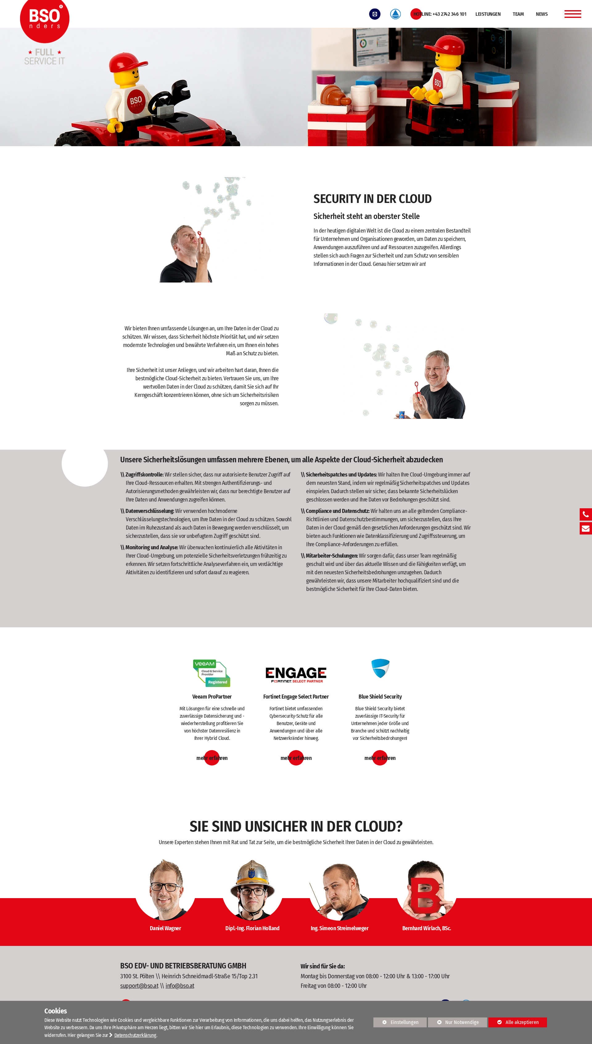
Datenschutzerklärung (135, 1035)
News (542, 14)
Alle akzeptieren (513, 1022)
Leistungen (487, 14)
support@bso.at (139, 985)
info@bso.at (180, 985)
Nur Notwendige (453, 1023)
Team (518, 14)
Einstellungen (396, 1023)
